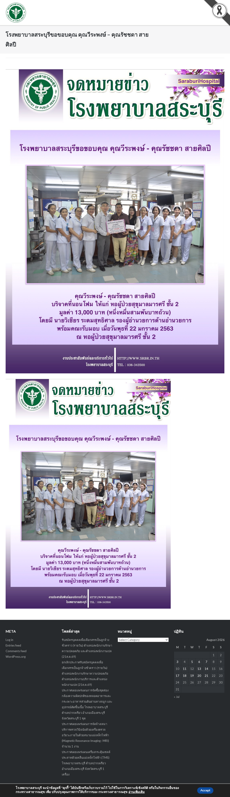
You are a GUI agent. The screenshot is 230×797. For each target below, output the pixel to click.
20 (199, 675)
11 (184, 669)
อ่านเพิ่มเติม (136, 792)
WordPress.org (16, 656)
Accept (205, 790)
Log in (9, 640)
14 (206, 669)
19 (192, 675)
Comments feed (16, 651)
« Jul (176, 697)
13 (199, 669)
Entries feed (13, 645)
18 (184, 675)
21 (206, 675)
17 (177, 675)
